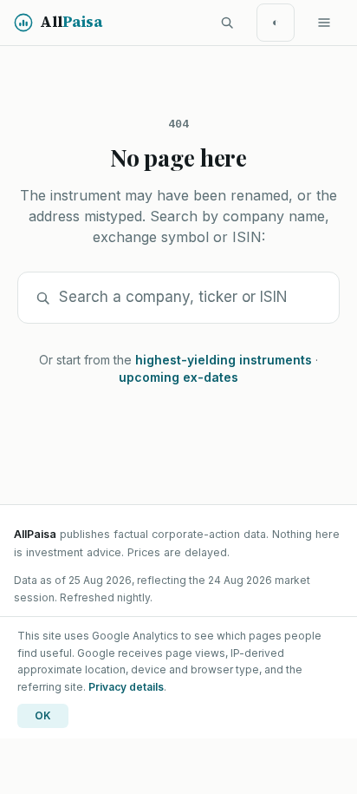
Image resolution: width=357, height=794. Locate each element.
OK (43, 715)
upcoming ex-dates (178, 377)
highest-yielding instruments (223, 359)
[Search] (227, 22)
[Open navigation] (324, 22)
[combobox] (190, 297)
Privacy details (126, 686)
